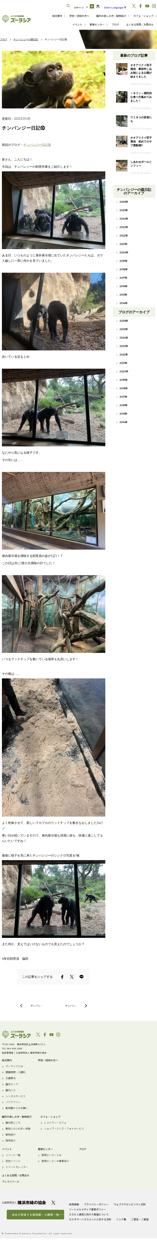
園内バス (11, 1090)
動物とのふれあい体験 (18, 1128)
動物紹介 (11, 1134)
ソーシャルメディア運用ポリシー (87, 1209)
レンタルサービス (15, 1096)
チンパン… (36, 1005)
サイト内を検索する (68, 6)
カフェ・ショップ (143, 16)
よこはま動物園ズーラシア (16, 1034)
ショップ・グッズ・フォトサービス (64, 1128)
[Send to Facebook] (62, 977)
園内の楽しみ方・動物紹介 (111, 16)
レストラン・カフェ (55, 1122)
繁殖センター (97, 24)
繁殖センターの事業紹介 (55, 1161)
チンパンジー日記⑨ (37, 145)
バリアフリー (13, 1102)
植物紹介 (11, 1140)
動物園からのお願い (17, 1108)
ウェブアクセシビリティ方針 (130, 1204)
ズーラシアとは (14, 1066)
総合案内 (57, 16)
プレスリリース (10, 1181)
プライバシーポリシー (96, 1204)
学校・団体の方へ (79, 16)
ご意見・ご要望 (140, 1219)
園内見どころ (13, 1122)
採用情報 (74, 1204)
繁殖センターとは (51, 1155)
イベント (77, 24)
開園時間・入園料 (15, 1072)
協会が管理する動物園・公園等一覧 (35, 1215)
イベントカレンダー (17, 1167)
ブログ (115, 24)
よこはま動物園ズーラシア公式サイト (16, 19)
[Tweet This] (72, 977)
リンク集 (121, 1219)
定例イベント (13, 1161)
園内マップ (12, 1084)
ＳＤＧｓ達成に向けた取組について (89, 1214)
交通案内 (11, 1078)
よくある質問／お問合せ (140, 24)
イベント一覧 (13, 1155)
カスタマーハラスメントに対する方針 (90, 1219)
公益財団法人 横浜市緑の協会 (24, 1203)
